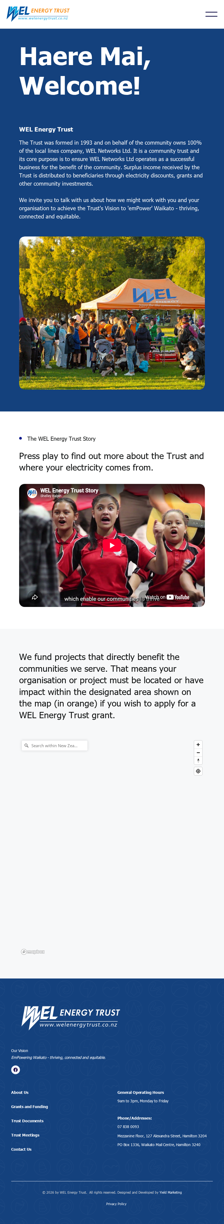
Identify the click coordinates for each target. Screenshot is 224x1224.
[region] (112, 847)
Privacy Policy (116, 1204)
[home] (38, 14)
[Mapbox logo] (33, 952)
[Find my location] (198, 771)
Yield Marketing (171, 1192)
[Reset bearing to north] (198, 760)
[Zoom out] (198, 752)
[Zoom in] (198, 745)
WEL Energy (66, 714)
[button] (211, 14)
